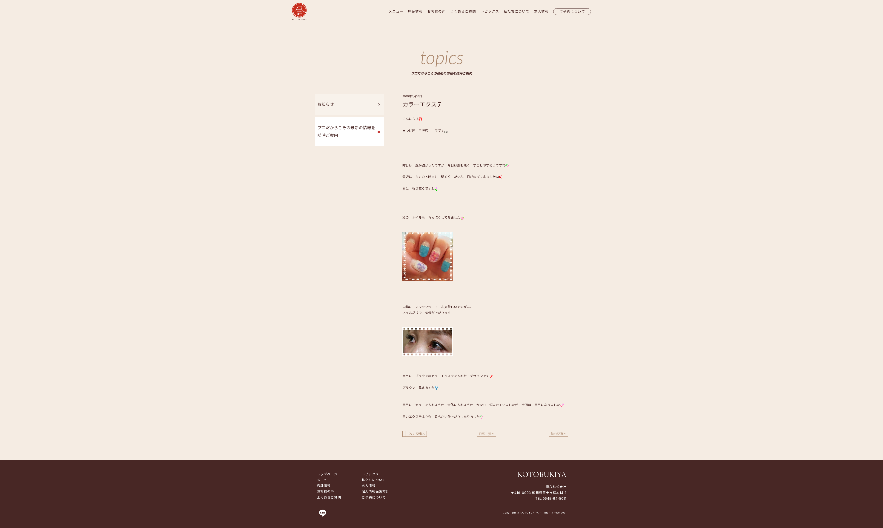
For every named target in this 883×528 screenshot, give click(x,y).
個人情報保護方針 (375, 491)
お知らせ (325, 104)
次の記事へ (417, 434)
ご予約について (572, 11)
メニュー (396, 11)
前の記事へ (558, 434)
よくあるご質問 (463, 11)
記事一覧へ (487, 434)
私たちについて (516, 11)
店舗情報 (415, 11)
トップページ (327, 474)
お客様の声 (436, 11)
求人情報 (541, 11)
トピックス (490, 11)
